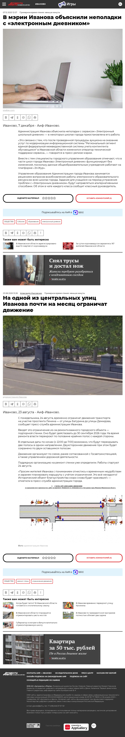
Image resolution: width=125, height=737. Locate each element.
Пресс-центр (87, 673)
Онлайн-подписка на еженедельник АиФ (46, 677)
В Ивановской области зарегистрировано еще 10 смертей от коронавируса (36, 244)
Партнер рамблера (53, 725)
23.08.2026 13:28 (10, 293)
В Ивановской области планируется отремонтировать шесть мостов (33, 614)
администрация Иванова (15, 397)
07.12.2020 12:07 (10, 12)
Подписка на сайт (78, 677)
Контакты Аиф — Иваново (39, 673)
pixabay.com (9, 110)
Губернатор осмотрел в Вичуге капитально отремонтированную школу (36, 624)
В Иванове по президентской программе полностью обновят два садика (95, 614)
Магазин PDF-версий (106, 673)
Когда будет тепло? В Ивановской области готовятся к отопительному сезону (36, 604)
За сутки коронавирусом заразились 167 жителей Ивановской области (95, 244)
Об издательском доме (66, 673)
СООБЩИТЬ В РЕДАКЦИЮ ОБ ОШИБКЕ (43, 680)
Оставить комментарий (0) (99, 198)
